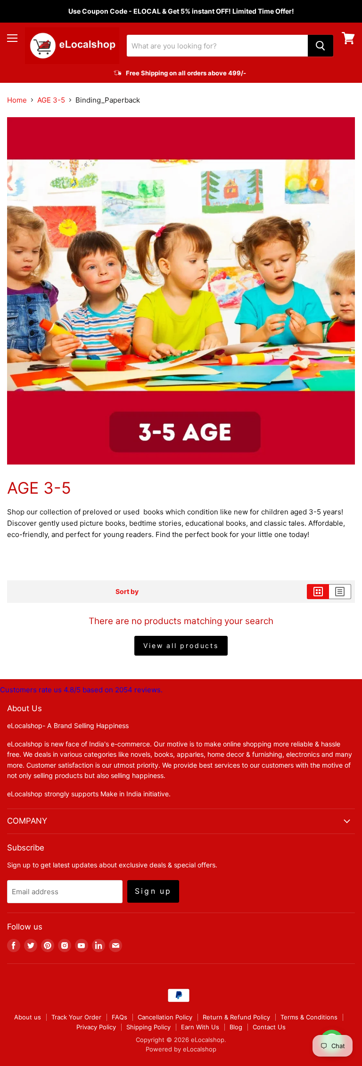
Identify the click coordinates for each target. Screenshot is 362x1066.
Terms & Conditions (308, 1017)
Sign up (153, 891)
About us (27, 1017)
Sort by (127, 591)
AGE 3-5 (51, 100)
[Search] (320, 45)
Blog (236, 1027)
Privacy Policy (96, 1027)
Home (17, 100)
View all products (181, 645)
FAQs (119, 1017)
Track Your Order (76, 1017)
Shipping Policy (148, 1027)
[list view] (340, 591)
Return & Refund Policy (236, 1017)
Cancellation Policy (165, 1017)
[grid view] (318, 591)
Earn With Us (200, 1027)
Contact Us (269, 1027)
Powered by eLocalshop (181, 1049)
